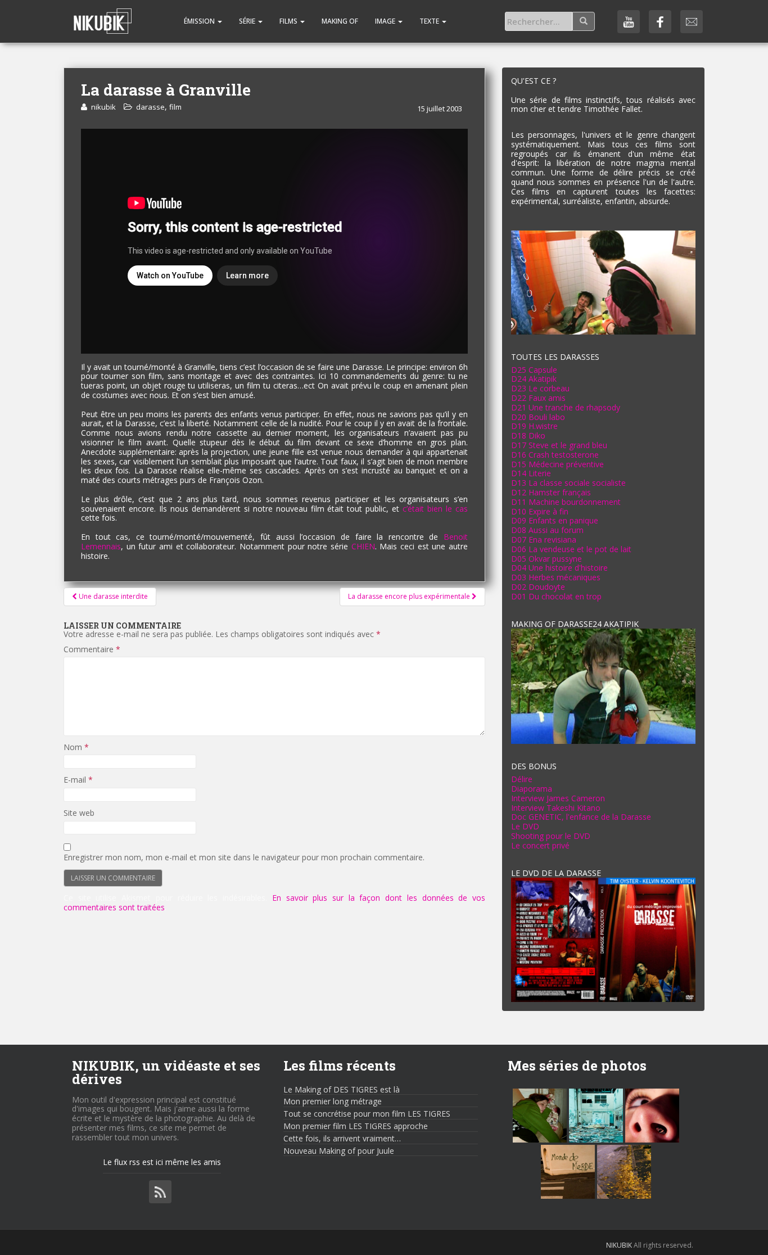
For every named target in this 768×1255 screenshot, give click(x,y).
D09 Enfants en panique (554, 520)
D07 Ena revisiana (543, 539)
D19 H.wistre (534, 426)
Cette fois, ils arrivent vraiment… (342, 1138)
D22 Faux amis (538, 397)
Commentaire (92, 649)
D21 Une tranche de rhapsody (565, 407)
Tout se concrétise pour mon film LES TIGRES (366, 1113)
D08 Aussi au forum (547, 530)
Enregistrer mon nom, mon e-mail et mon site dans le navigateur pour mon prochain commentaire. (244, 858)
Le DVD (525, 826)
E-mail (78, 780)
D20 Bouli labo (538, 417)
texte (430, 21)
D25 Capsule (534, 369)
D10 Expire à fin (539, 511)
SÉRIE (248, 21)
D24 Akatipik (534, 378)
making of (340, 21)
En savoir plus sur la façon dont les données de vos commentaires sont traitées (274, 902)
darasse (150, 107)
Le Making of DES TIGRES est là (341, 1089)
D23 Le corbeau (540, 388)
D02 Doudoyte (538, 586)
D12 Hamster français (551, 492)
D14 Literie (531, 473)
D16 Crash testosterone (555, 454)
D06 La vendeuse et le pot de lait (571, 549)
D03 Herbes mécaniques (555, 577)
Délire (521, 779)
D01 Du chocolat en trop (556, 596)
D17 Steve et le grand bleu (559, 445)
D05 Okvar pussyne (546, 558)
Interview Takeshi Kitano (555, 807)
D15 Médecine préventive (557, 464)
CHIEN (363, 546)
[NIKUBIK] (102, 14)
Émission (199, 21)
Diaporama (531, 788)
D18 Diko (528, 435)
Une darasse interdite (112, 596)
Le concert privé (540, 845)
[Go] (583, 21)
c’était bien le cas (435, 508)
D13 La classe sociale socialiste (568, 482)
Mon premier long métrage (332, 1101)
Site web (79, 813)
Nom (76, 747)
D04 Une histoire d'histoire (559, 567)
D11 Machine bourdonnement (566, 501)
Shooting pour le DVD (550, 835)
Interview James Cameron (558, 798)
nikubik (103, 107)
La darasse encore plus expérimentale (410, 596)
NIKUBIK (619, 1245)
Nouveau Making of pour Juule (338, 1150)
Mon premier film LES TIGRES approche (355, 1126)
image (386, 21)
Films (289, 21)
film (175, 107)
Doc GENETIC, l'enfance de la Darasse (581, 816)
